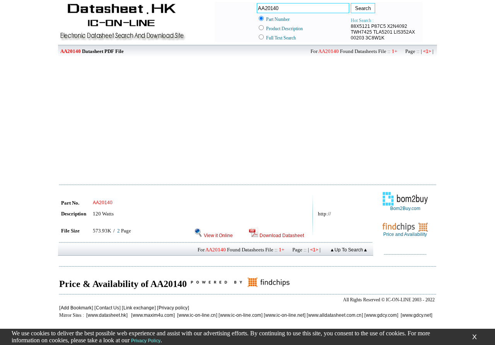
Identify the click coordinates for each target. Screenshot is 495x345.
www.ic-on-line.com (240, 315)
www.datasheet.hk (107, 315)
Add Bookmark (76, 308)
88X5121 (360, 26)
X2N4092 (397, 26)
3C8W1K (374, 38)
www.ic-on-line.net (284, 315)
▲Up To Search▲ (349, 250)
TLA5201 (383, 32)
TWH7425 (361, 32)
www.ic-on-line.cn (197, 315)
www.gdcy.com (381, 315)
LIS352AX (404, 32)
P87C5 (378, 26)
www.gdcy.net (416, 315)
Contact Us (107, 308)
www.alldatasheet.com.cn (335, 315)
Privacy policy (173, 308)
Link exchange (138, 308)
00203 (357, 38)
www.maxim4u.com (153, 315)
